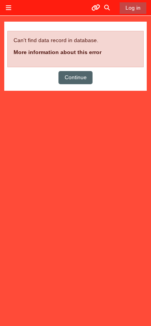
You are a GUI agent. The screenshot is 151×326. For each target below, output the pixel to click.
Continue (76, 77)
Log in (133, 8)
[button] (107, 7)
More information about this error (57, 52)
